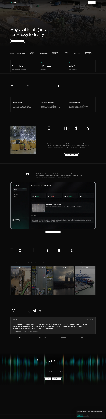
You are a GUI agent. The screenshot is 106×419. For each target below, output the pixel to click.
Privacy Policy (27, 417)
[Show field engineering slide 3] (27, 155)
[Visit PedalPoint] (21, 53)
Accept (80, 415)
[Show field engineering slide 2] (20, 155)
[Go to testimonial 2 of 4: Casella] (42, 337)
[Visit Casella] (43, 53)
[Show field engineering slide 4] (33, 155)
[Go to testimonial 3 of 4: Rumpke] (63, 337)
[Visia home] (14, 2)
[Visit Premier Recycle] (32, 53)
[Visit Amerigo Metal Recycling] (88, 53)
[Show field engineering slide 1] (13, 155)
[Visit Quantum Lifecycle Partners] (66, 53)
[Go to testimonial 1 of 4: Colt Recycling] (21, 337)
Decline (86, 415)
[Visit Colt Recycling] (54, 53)
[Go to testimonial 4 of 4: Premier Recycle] (84, 337)
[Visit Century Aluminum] (77, 53)
